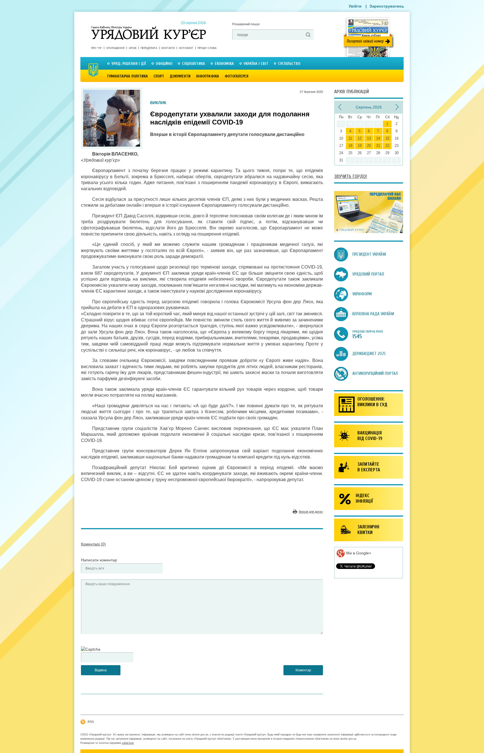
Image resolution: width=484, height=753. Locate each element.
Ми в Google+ (358, 553)
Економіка (224, 63)
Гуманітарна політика (127, 76)
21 (378, 145)
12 (360, 138)
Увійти (355, 6)
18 (350, 145)
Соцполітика (193, 63)
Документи (180, 76)
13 (369, 138)
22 (387, 145)
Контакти (168, 48)
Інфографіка (207, 76)
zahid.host (128, 743)
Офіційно (164, 63)
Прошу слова (207, 48)
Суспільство (289, 63)
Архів (132, 48)
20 (369, 145)
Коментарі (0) (93, 544)
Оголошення (115, 48)
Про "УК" (96, 48)
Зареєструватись (386, 6)
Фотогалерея (236, 76)
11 (350, 138)
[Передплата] (368, 231)
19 (360, 145)
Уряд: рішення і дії (128, 63)
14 (378, 138)
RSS (91, 721)
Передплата (149, 48)
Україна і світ (256, 63)
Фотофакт (186, 48)
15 (387, 138)
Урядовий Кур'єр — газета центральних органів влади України (148, 27)
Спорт (158, 76)
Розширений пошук (246, 24)
